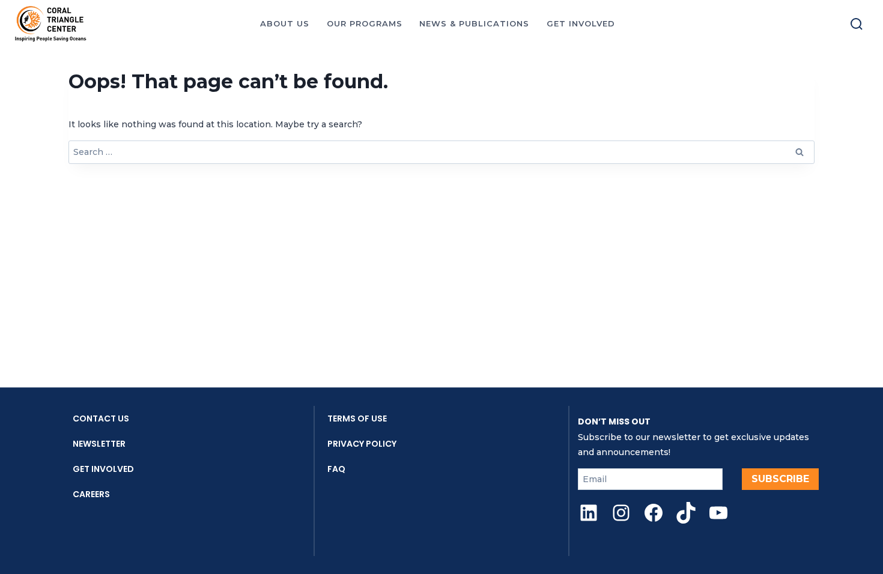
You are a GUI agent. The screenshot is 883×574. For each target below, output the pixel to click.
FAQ (336, 469)
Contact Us (101, 418)
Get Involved (103, 469)
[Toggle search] (857, 24)
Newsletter (99, 444)
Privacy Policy (361, 444)
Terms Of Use (357, 418)
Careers (91, 494)
